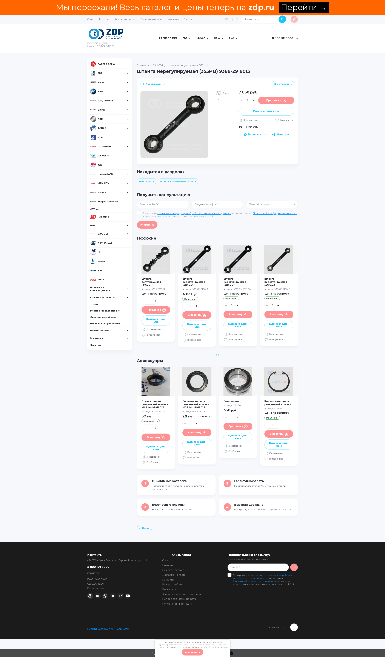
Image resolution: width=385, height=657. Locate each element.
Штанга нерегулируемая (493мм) (275, 282)
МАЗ (218, 99)
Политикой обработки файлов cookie (210, 647)
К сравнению (250, 120)
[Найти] (282, 19)
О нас (90, 19)
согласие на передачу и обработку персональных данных (194, 213)
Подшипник (231, 401)
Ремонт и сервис (125, 19)
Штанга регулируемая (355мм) (151, 282)
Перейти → (304, 7)
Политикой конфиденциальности (275, 213)
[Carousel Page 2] (218, 355)
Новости (104, 19)
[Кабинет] (238, 19)
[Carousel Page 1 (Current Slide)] (216, 355)
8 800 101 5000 (282, 38)
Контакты (173, 19)
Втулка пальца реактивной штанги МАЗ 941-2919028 (155, 404)
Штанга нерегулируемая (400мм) (193, 282)
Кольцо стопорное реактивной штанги (277, 403)
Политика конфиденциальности (108, 629)
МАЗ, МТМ (156, 65)
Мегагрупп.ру (277, 627)
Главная (142, 65)
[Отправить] (294, 567)
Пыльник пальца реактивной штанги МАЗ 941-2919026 (195, 404)
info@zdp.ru (94, 573)
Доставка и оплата (151, 19)
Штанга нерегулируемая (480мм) (234, 282)
